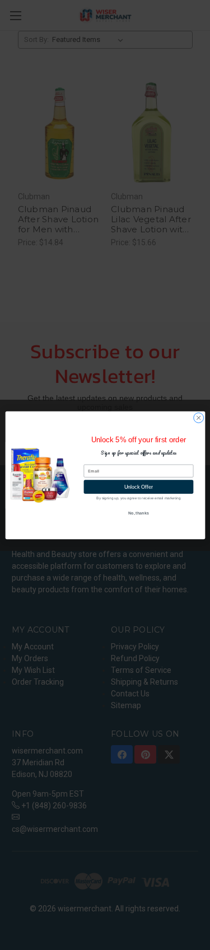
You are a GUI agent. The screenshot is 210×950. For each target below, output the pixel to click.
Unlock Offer (138, 486)
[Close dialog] (198, 417)
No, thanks (138, 513)
